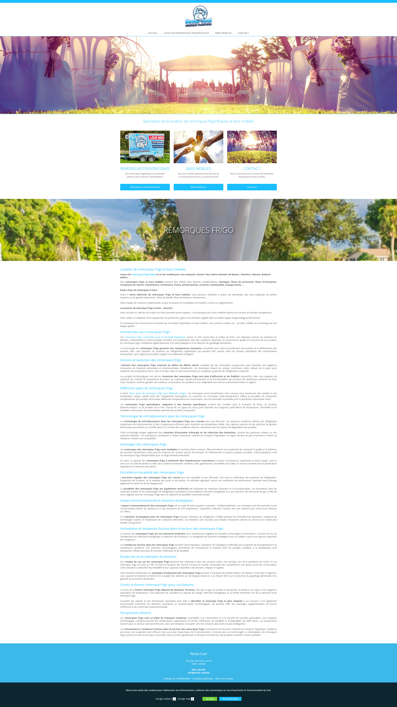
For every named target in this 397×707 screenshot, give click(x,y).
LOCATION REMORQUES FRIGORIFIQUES (186, 32)
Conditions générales (202, 678)
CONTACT (243, 32)
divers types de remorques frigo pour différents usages (157, 393)
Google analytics (164, 698)
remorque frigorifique (144, 274)
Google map (184, 698)
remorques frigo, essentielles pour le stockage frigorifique (155, 337)
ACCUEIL (153, 32)
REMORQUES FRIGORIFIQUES (145, 187)
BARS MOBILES (223, 32)
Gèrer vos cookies (224, 678)
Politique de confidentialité (177, 678)
